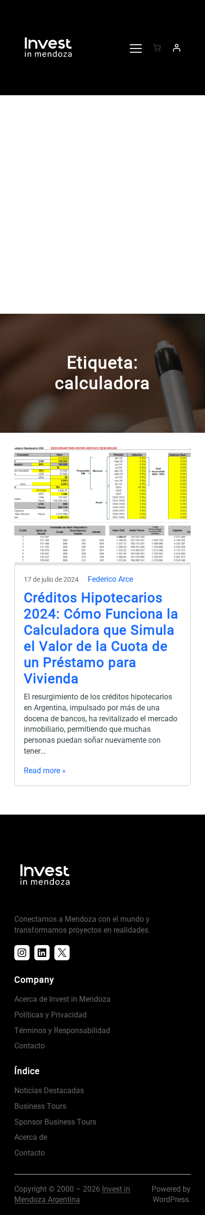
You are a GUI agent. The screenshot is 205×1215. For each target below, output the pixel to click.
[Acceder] (176, 47)
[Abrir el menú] (135, 47)
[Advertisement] (102, 206)
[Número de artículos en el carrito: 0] (156, 47)
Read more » (45, 770)
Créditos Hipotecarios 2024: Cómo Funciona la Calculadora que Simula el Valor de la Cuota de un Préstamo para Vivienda (101, 638)
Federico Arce (110, 579)
